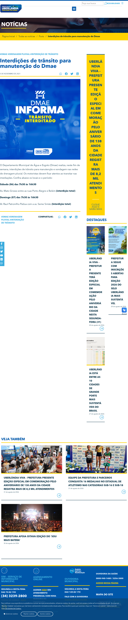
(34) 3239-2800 (14, 596)
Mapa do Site (104, 595)
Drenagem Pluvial (19, 54)
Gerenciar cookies (11, 614)
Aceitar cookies (45, 614)
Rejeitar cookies (29, 614)
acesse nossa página (107, 583)
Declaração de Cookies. (13, 608)
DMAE (4, 54)
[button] (74, 9)
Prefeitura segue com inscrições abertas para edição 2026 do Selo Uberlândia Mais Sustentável (117, 281)
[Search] (106, 3)
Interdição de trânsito (45, 54)
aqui (44, 590)
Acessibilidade (113, 3)
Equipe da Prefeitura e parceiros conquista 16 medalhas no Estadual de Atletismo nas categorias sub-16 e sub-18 (95, 482)
